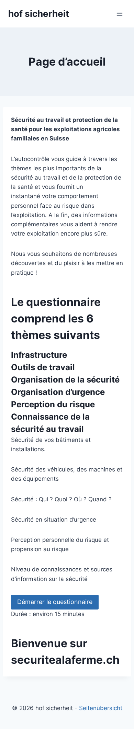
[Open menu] (119, 13)
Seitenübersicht (100, 708)
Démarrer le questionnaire (54, 601)
